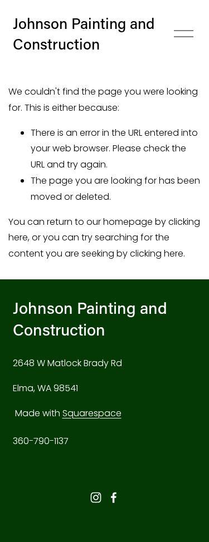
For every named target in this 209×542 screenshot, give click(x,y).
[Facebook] (113, 497)
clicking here (156, 253)
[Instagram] (95, 497)
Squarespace (91, 413)
